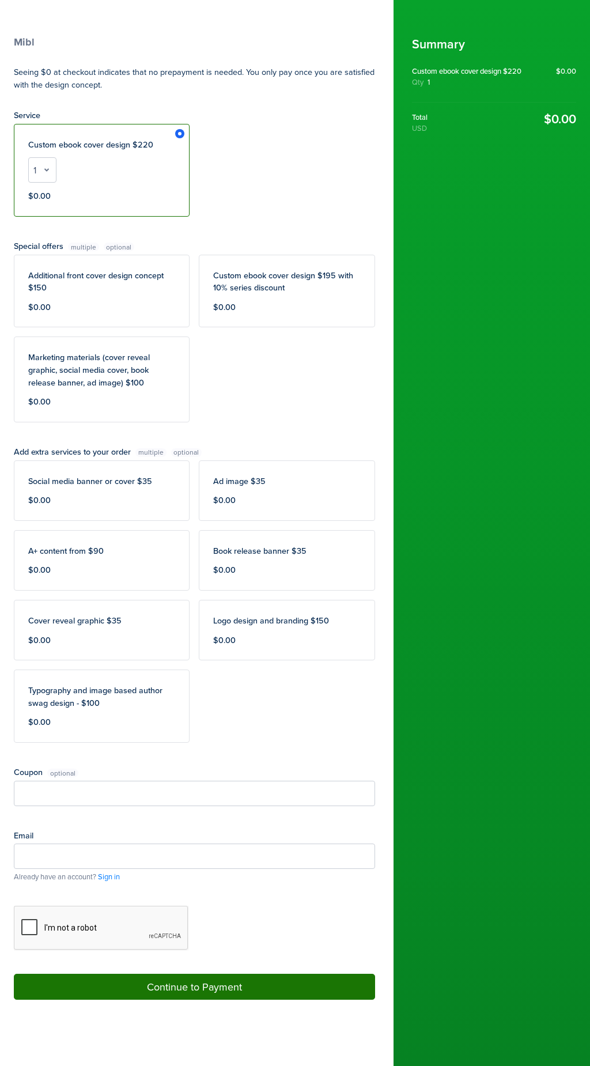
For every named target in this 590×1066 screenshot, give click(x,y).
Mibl (24, 42)
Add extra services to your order (89, 451)
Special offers (55, 246)
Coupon (29, 772)
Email (23, 835)
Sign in (109, 876)
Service (27, 115)
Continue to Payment (194, 987)
